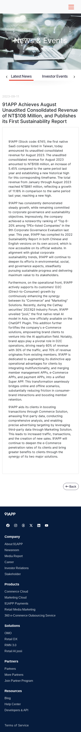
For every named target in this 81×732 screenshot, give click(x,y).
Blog (8, 698)
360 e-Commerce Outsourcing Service (30, 615)
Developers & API (16, 710)
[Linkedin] (38, 525)
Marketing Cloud (16, 597)
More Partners (14, 674)
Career (9, 562)
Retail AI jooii (13, 651)
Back (72, 486)
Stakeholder (13, 574)
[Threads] (23, 525)
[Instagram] (15, 525)
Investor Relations (17, 568)
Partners (10, 668)
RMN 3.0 (10, 645)
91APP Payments (16, 603)
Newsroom (12, 550)
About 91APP (14, 544)
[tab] (21, 77)
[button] (10, 514)
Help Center (13, 704)
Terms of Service (17, 725)
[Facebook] (8, 525)
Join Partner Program (19, 680)
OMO (8, 633)
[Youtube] (46, 525)
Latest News (21, 76)
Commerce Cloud (16, 591)
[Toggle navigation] (71, 7)
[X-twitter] (31, 525)
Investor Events (55, 76)
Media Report (14, 556)
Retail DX (11, 639)
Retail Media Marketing (20, 609)
